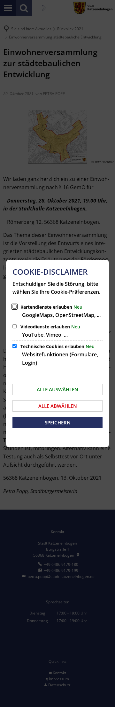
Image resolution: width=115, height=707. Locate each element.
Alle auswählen (57, 389)
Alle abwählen (57, 406)
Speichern (58, 422)
